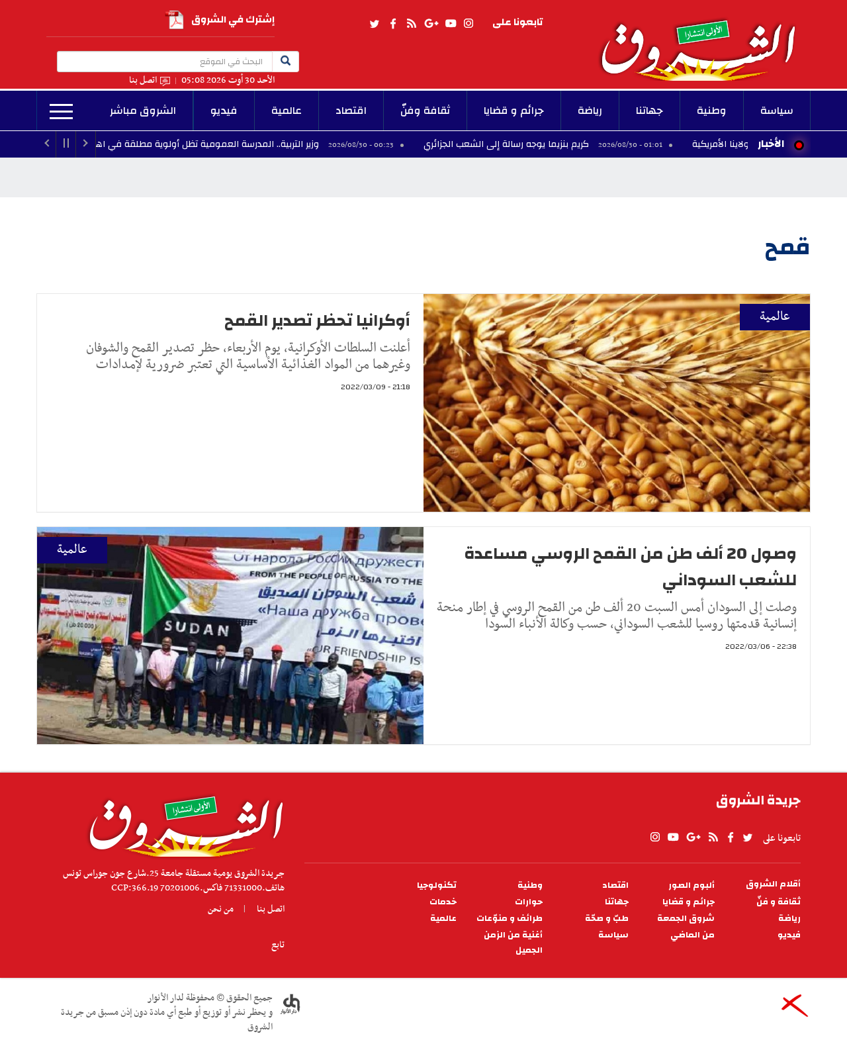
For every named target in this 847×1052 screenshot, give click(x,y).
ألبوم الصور (691, 885)
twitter (375, 24)
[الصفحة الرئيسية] (704, 40)
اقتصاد (351, 110)
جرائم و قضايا (514, 110)
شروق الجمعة (686, 918)
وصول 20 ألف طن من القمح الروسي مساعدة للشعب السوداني (630, 566)
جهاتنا (649, 110)
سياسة (776, 110)
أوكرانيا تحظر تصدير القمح (317, 320)
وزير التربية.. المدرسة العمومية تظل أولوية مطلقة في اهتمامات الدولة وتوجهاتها (222, 144)
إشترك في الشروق (233, 19)
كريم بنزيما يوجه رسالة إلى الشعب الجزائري (568, 144)
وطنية (712, 110)
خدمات (443, 902)
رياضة (590, 110)
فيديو (224, 110)
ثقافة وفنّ (425, 110)
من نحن (221, 909)
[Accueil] (182, 823)
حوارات (529, 902)
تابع (278, 945)
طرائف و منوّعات (509, 918)
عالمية (286, 110)
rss (411, 24)
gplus (431, 24)
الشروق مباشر (143, 110)
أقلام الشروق (773, 884)
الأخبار (771, 144)
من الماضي (692, 935)
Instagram (468, 24)
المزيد (61, 111)
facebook (393, 24)
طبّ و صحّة (607, 918)
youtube (451, 24)
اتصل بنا (143, 80)
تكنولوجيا (437, 885)
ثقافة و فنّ (778, 902)
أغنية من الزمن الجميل (513, 943)
